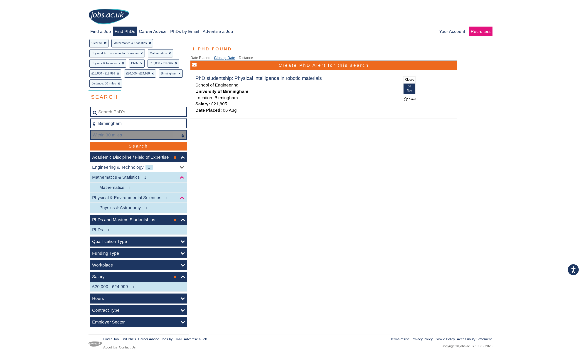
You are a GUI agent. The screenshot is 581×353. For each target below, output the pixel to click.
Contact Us (127, 347)
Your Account (452, 31)
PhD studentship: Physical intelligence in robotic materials (258, 78)
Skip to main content (22, 4)
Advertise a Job (218, 31)
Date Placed (200, 58)
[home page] (109, 17)
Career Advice (153, 31)
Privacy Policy (422, 339)
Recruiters (481, 31)
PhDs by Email (184, 31)
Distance (246, 58)
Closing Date (224, 58)
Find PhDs (125, 31)
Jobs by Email (171, 339)
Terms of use (400, 339)
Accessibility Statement (474, 339)
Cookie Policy (445, 339)
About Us (110, 347)
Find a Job (100, 31)
